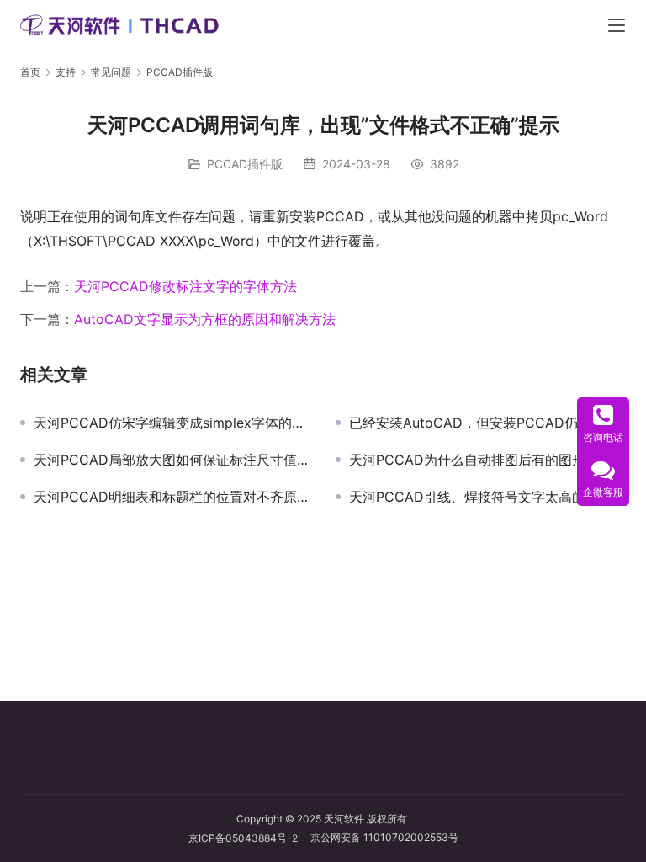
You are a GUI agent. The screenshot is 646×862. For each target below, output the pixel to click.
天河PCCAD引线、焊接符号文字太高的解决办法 (487, 496)
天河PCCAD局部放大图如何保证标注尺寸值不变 (172, 459)
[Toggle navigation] (616, 25)
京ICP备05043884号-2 (249, 838)
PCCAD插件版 (245, 164)
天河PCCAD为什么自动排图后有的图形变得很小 (487, 459)
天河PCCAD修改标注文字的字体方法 (185, 286)
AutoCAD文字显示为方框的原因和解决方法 (205, 319)
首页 (30, 72)
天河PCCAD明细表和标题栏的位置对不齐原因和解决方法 (172, 496)
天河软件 (344, 818)
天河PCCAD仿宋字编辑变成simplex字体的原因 (172, 422)
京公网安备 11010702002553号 (384, 837)
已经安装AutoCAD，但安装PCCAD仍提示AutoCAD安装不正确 (487, 422)
